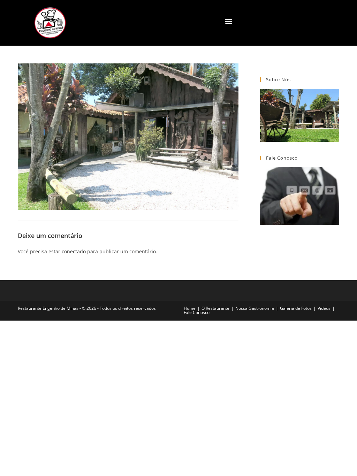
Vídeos (324, 308)
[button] (229, 21)
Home (190, 308)
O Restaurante (215, 308)
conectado (74, 251)
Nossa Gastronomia (254, 308)
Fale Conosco (197, 312)
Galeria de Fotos (296, 308)
